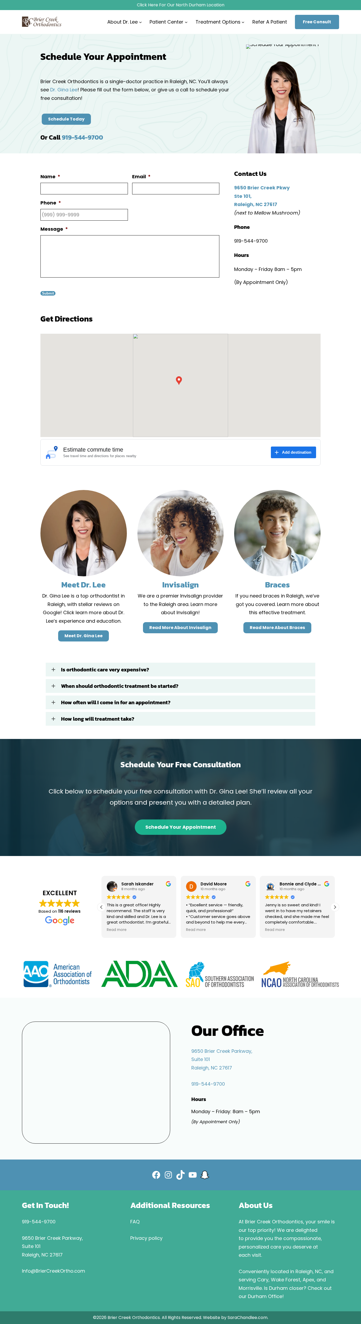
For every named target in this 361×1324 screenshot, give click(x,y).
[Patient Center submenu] (186, 22)
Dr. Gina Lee (63, 89)
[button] (180, 669)
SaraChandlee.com (247, 1317)
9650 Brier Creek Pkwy (262, 187)
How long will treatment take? (97, 719)
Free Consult (317, 22)
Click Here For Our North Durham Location (180, 5)
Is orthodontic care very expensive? (105, 669)
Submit (48, 293)
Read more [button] (117, 930)
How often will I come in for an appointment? (115, 702)
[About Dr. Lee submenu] (140, 22)
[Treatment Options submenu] (243, 22)
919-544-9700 (82, 137)
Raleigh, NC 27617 (255, 204)
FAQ (135, 1222)
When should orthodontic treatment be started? (119, 686)
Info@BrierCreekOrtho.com (53, 1271)
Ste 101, (243, 196)
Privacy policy (146, 1238)
